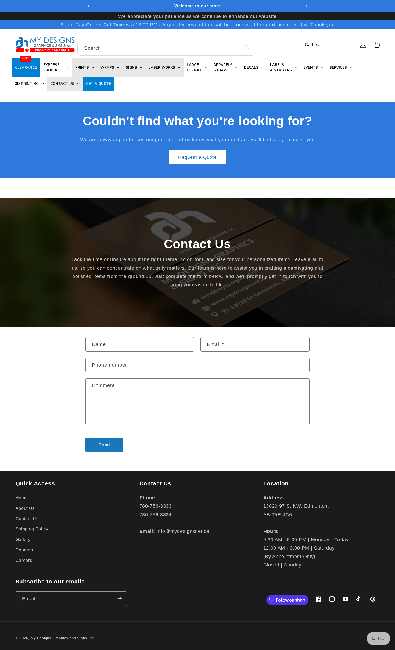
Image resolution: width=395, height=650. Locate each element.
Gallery (23, 539)
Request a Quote (197, 157)
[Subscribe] (120, 598)
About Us (25, 507)
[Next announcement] (306, 6)
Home (22, 497)
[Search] (247, 48)
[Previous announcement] (89, 6)
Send (104, 444)
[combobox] (166, 48)
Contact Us (27, 518)
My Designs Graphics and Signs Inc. (63, 638)
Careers (24, 560)
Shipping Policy (32, 528)
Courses (24, 549)
